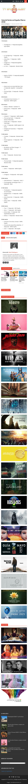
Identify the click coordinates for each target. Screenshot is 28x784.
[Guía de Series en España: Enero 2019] (5, 273)
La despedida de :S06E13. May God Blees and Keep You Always (16, 749)
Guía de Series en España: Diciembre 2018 (14, 279)
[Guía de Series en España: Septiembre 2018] (23, 273)
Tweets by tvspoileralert (6, 771)
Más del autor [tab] (16, 268)
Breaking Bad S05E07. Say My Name (16, 716)
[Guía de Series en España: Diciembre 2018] (14, 273)
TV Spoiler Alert (10, 779)
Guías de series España (11, 237)
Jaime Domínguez (5, 24)
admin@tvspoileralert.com (16, 782)
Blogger (8, 782)
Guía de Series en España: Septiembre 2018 (22, 279)
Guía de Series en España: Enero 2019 (4, 279)
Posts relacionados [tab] (6, 268)
